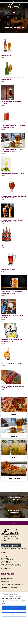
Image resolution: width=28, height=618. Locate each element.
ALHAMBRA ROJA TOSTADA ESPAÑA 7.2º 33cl (12, 102)
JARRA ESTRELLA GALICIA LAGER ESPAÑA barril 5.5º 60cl (12, 292)
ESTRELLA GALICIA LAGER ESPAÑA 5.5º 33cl (13, 244)
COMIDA (14, 415)
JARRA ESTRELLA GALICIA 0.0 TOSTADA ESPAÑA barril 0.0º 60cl (13, 268)
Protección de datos (5, 569)
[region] (14, 605)
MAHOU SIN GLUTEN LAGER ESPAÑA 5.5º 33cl (12, 386)
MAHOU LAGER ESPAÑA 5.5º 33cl (11, 363)
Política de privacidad (5, 568)
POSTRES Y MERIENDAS (14, 479)
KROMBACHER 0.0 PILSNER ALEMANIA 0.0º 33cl (13, 316)
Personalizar (14, 611)
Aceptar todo (14, 607)
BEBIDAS (14, 436)
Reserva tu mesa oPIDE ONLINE (14, 511)
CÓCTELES (14, 457)
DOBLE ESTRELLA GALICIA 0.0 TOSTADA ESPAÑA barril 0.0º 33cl (13, 196)
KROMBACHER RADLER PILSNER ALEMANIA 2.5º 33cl (11, 340)
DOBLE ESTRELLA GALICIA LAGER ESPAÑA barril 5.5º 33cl (12, 220)
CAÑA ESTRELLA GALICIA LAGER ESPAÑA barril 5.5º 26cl (11, 150)
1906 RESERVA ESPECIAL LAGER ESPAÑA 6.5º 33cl (11, 54)
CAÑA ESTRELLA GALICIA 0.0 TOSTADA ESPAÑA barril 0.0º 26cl (13, 126)
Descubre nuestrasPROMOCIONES (14, 498)
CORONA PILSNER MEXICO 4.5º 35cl (12, 173)
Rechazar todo (14, 615)
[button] (14, 12)
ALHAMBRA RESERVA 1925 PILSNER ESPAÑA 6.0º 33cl (12, 78)
